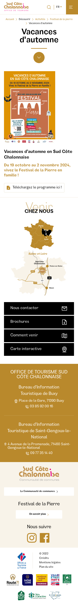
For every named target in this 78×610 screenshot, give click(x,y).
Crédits (44, 558)
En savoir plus (37, 514)
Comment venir (24, 336)
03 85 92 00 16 (41, 406)
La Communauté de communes (37, 491)
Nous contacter (24, 308)
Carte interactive (26, 349)
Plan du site (46, 567)
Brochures (19, 322)
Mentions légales (50, 562)
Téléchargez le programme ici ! (37, 187)
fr (57, 7)
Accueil (10, 19)
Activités (40, 19)
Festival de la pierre (61, 19)
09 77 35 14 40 (41, 453)
